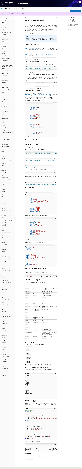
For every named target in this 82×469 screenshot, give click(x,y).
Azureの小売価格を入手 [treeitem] (7, 132)
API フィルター (70, 26)
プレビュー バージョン (71, 19)
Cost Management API (32, 456)
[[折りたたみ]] (14, 16)
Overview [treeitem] (4, 127)
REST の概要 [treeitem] (4, 20)
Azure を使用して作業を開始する (75, 10)
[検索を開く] (76, 8)
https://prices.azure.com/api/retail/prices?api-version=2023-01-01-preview (38, 54)
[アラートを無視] (80, 2)
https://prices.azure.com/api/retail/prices (32, 53)
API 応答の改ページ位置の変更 (73, 24)
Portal (68, 10)
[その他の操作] (56, 17)
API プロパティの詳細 (71, 25)
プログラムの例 (70, 27)
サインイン (79, 8)
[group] (41, 68)
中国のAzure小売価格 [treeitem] (6, 130)
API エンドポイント (71, 20)
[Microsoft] (1, 8)
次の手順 (69, 29)
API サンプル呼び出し (71, 21)
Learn (26, 17)
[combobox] (7, 18)
